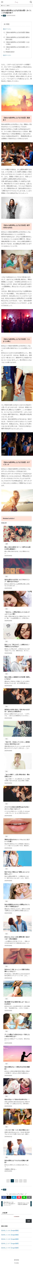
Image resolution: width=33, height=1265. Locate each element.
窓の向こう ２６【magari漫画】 (10, 1247)
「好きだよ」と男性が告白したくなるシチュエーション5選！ (17, 613)
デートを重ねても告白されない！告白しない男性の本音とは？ (17, 1035)
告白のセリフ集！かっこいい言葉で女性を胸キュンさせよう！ (17, 970)
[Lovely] (16, 2)
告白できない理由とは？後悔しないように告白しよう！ (17, 873)
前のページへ (7, 29)
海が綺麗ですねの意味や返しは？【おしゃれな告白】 (17, 1003)
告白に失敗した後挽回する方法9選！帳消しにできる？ (17, 678)
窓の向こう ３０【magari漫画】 (10, 1230)
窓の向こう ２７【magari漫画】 (10, 1243)
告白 (7, 576)
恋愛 (4, 15)
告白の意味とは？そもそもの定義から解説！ (16, 1161)
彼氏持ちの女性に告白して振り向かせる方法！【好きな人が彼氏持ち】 (17, 710)
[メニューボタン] (2, 2)
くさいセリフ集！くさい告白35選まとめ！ (17, 1130)
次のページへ (7, 55)
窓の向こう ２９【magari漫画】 (10, 1234)
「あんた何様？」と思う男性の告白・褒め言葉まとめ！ (17, 775)
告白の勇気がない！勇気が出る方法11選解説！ (17, 1068)
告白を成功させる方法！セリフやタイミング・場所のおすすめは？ (17, 580)
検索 (28, 1221)
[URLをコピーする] (29, 1197)
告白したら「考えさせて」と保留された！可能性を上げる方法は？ (17, 645)
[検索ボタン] (31, 2)
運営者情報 (16, 1259)
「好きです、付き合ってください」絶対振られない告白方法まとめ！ (17, 743)
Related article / (10, 52)
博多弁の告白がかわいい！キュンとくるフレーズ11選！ (17, 840)
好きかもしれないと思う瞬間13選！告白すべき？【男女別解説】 (17, 938)
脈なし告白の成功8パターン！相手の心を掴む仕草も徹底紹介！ (17, 548)
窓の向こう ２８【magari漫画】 (10, 1239)
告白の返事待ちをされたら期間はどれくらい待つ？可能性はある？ (17, 905)
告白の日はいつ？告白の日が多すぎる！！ (17, 1099)
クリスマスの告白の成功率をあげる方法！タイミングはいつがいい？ (17, 808)
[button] (3, 1197)
